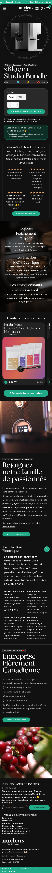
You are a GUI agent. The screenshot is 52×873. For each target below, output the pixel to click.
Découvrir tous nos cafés (26, 393)
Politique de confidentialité (15, 828)
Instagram (7, 820)
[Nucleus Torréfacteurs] (26, 8)
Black (11, 97)
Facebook (7, 818)
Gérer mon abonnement (13, 823)
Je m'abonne (39, 807)
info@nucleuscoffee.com (13, 856)
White (21, 97)
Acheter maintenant (26, 213)
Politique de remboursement (16, 831)
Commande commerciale (14, 833)
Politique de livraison (12, 826)
